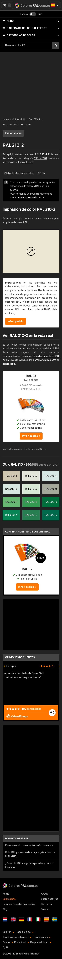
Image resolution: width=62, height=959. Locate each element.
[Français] (29, 919)
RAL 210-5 (11, 488)
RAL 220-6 (51, 515)
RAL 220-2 (31, 502)
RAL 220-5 (31, 515)
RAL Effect (27, 28)
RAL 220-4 (11, 515)
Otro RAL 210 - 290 (20, 464)
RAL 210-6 (31, 488)
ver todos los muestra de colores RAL (23, 449)
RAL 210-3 (31, 475)
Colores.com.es (23, 885)
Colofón (7, 932)
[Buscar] (55, 45)
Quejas (6, 942)
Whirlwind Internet (29, 953)
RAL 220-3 (51, 502)
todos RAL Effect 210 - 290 (42, 464)
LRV (5, 173)
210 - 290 (40, 158)
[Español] (54, 5)
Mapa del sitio (23, 932)
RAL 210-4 (51, 475)
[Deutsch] (21, 919)
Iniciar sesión (13, 133)
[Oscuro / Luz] (32, 14)
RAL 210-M (51, 488)
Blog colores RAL (17, 838)
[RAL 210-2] (31, 251)
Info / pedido (15, 321)
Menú (10, 21)
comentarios (31, 708)
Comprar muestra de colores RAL (27, 531)
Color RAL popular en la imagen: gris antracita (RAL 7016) (30, 854)
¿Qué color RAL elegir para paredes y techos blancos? (29, 865)
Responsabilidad (39, 942)
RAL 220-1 (11, 502)
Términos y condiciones (16, 937)
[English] (13, 919)
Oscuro (24, 14)
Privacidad (20, 942)
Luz (40, 14)
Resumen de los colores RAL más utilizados (29, 845)
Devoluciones (40, 937)
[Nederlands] (5, 919)
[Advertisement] (31, 83)
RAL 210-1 (11, 475)
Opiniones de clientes (20, 657)
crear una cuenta (27, 197)
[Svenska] (54, 919)
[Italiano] (38, 919)
